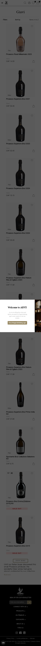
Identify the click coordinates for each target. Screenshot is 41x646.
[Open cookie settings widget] (3, 642)
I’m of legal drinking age (17, 323)
